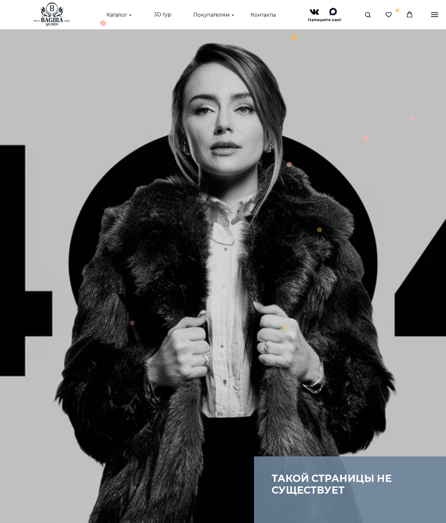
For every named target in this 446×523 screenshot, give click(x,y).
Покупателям (211, 15)
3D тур (162, 14)
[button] (368, 14)
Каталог (116, 15)
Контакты (263, 15)
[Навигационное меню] (434, 14)
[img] (314, 12)
